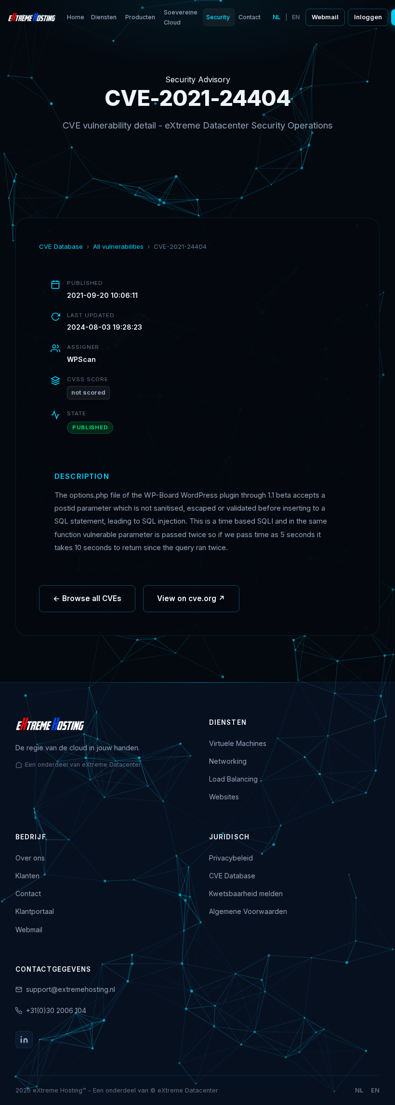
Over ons (30, 858)
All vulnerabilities (118, 246)
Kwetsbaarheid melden (246, 893)
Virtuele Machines (237, 743)
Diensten (104, 17)
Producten (140, 17)
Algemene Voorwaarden (248, 911)
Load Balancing (233, 779)
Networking (228, 761)
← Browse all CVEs (87, 598)
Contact (249, 17)
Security (218, 17)
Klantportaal (34, 911)
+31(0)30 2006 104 (56, 1010)
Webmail (325, 17)
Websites (224, 797)
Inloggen (368, 17)
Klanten (27, 876)
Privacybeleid (231, 858)
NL (276, 17)
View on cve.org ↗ (191, 598)
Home (75, 17)
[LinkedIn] (24, 1039)
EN (296, 17)
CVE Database (61, 246)
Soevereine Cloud (181, 17)
